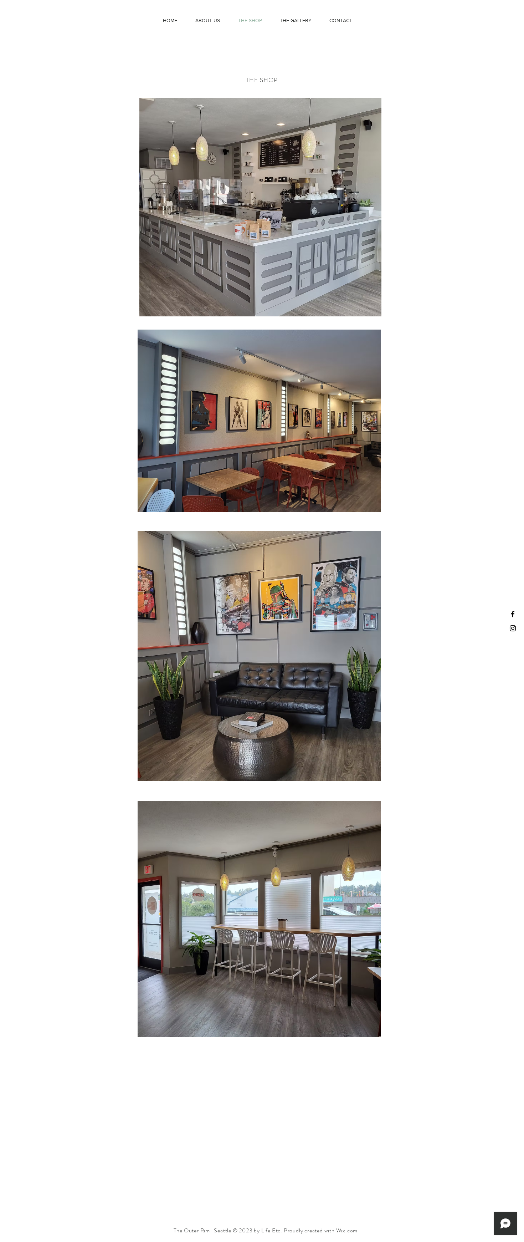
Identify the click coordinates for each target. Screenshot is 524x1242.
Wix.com (347, 1230)
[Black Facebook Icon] (513, 614)
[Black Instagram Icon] (513, 628)
